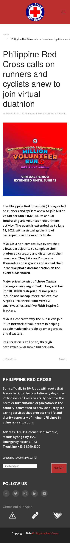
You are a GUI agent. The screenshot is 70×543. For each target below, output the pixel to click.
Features (42, 113)
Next (62, 359)
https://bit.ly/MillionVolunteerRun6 (28, 347)
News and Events (57, 113)
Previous (10, 359)
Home (6, 34)
